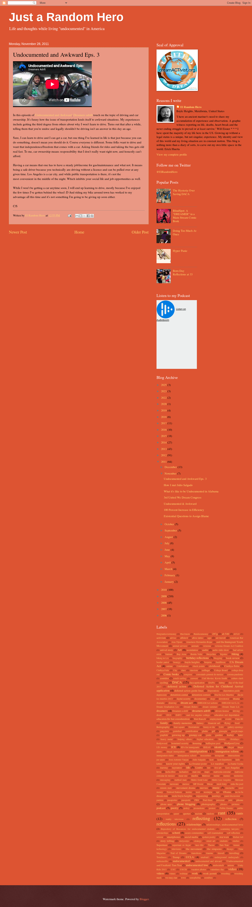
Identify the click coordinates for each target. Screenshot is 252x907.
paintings (216, 795)
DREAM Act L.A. (231, 702)
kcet (211, 759)
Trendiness (162, 857)
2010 (164, 590)
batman (169, 654)
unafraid (204, 857)
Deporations (213, 690)
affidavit (184, 637)
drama (236, 698)
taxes (236, 845)
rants (239, 813)
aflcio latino (197, 637)
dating (222, 682)
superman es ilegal (181, 845)
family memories (183, 723)
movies (204, 788)
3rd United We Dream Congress (182, 497)
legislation (177, 767)
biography (177, 658)
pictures (235, 804)
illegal (231, 747)
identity (218, 747)
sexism (160, 837)
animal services (180, 645)
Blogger (144, 899)
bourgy (176, 662)
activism (161, 637)
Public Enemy (226, 808)
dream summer (210, 706)
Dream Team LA (230, 706)
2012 (164, 455)
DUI (169, 715)
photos (223, 804)
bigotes (223, 654)
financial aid (214, 723)
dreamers (162, 711)
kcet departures (225, 759)
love (159, 771)
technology (162, 848)
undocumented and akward (209, 861)
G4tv (221, 727)
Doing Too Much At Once (184, 232)
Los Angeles (232, 767)
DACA (177, 682)
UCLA (190, 857)
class (183, 670)
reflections (166, 824)
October (170, 524)
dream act (187, 703)
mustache (229, 787)
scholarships (162, 832)
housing (197, 743)
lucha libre (170, 771)
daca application (197, 682)
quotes (186, 813)
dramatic (160, 702)
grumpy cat (195, 735)
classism (194, 670)
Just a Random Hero (66, 17)
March (169, 569)
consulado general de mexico (209, 674)
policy (186, 808)
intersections (234, 755)
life (188, 767)
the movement (194, 849)
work (195, 873)
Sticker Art (238, 837)
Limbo (199, 767)
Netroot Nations (174, 792)
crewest (194, 678)
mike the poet (237, 783)
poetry (174, 808)
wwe (183, 877)
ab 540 (225, 634)
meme (216, 775)
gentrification (192, 731)
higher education (205, 739)
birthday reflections (197, 658)
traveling (234, 853)
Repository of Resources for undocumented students (188, 828)
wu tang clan (171, 877)
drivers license (222, 710)
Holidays (235, 739)
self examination (215, 832)
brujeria (207, 662)
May (168, 556)
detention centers (201, 694)
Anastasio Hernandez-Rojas (199, 641)
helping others (185, 739)
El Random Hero (190, 107)
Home (79, 232)
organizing (202, 796)
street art (211, 840)
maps (207, 771)
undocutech (218, 865)
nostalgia (208, 792)
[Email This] (77, 216)
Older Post (140, 232)
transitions (196, 853)
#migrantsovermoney (166, 633)
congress (188, 674)
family (164, 723)
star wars (224, 837)
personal (220, 800)
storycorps (184, 840)
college (206, 670)
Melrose (206, 775)
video (232, 869)
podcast (161, 808)
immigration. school (187, 755)
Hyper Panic (180, 251)
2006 (164, 615)
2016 (164, 430)
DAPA (211, 682)
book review (232, 658)
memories (238, 775)
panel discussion (232, 795)
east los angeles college (198, 715)
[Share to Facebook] (88, 216)
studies (236, 840)
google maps (237, 731)
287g (215, 634)
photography (208, 804)
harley (230, 735)
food (237, 723)
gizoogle (223, 731)
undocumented (181, 861)
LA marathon (217, 763)
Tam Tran (224, 845)
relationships (193, 824)
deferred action (177, 686)
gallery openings (235, 727)
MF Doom (198, 783)
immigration (198, 751)
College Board (220, 670)
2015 (164, 436)
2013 (164, 449)
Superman (162, 845)
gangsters (164, 731)
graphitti (164, 735)
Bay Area (181, 654)
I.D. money (162, 747)
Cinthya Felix (231, 666)
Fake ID (239, 718)
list (208, 767)
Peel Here (207, 800)
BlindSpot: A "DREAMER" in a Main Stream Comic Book (184, 216)
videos (160, 873)
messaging (165, 779)
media (194, 775)
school (176, 833)
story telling (167, 841)
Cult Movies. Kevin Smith (214, 678)
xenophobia (195, 877)
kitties (159, 763)
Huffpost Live (232, 743)
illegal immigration (176, 751)
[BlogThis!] (81, 216)
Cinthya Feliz (163, 670)
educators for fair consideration (173, 719)
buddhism (220, 662)
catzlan (169, 666)
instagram (219, 755)
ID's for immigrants (190, 747)
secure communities (194, 832)
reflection (230, 819)
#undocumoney (201, 633)
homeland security (180, 743)
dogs (212, 698)
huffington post (213, 743)
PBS (197, 800)
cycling (164, 682)
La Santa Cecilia (235, 763)
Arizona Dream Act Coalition (229, 645)
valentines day (217, 869)
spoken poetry (208, 837)
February (170, 575)
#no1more (185, 633)
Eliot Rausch (200, 718)
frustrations (194, 727)
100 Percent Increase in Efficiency (184, 510)
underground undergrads (227, 857)
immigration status (165, 755)
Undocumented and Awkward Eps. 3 (185, 479)
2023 (164, 391)
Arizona (207, 645)
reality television (174, 819)
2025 (164, 385)
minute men (165, 787)
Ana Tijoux (176, 641)
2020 (164, 404)
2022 (164, 397)
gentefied (177, 731)
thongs (230, 848)
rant (221, 813)
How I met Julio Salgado (178, 485)
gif (213, 731)
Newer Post (18, 232)
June (168, 550)
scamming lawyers (229, 828)
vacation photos (198, 869)
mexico (186, 783)
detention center (179, 694)
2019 (164, 410)
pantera (160, 800)
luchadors (183, 771)
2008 (164, 603)
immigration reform (227, 751)
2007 (164, 609)
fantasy (200, 723)
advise (173, 637)
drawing (172, 702)
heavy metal (166, 739)
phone (239, 800)
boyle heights (192, 662)
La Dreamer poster (198, 763)
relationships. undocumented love (225, 824)
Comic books (171, 674)
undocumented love (197, 865)
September (171, 530)
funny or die (209, 727)
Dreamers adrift (83, 115)
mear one (183, 775)
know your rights (175, 763)
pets (230, 800)
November (171, 473)
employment (215, 718)
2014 (164, 442)
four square (179, 727)
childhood (214, 666)
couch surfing (179, 678)
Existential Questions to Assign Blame (186, 516)
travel (221, 853)
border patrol (163, 662)
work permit (210, 873)
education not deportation (227, 715)
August (169, 537)
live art (218, 767)
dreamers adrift (201, 711)
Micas (210, 783)
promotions (199, 808)
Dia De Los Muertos (224, 694)
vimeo (172, 873)
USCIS (183, 869)
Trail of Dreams (178, 853)
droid (159, 715)
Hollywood (162, 743)
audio (205, 650)
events (228, 718)
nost (198, 792)
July (167, 543)
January (169, 582)
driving (236, 710)
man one (196, 771)
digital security (183, 698)
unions (231, 865)
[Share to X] (84, 216)
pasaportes (172, 800)
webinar (183, 873)
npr (217, 792)
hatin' (240, 735)
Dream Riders (191, 706)
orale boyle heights (182, 796)
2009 (164, 596)
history (222, 739)
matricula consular (222, 771)
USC (173, 869)
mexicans (174, 783)
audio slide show (221, 650)
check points (199, 666)
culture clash (237, 678)
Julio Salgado (199, 759)
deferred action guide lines (188, 690)
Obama (227, 792)
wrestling (225, 873)
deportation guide (231, 690)
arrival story (166, 650)
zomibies (208, 877)
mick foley (222, 783)
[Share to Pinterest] (92, 216)
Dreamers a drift (180, 710)
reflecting (201, 818)
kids (238, 759)
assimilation (192, 650)
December (171, 467)
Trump (176, 857)
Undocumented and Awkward (53, 115)
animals (195, 645)
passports (186, 800)
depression (162, 694)
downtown (224, 698)
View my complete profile (172, 154)
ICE (173, 747)
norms (189, 792)
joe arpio (161, 759)
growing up (178, 735)
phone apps (166, 804)
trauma (209, 853)
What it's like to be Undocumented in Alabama (191, 491)
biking (235, 654)
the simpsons (214, 849)
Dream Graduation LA (168, 706)
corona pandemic (235, 674)
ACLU (236, 633)
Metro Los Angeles (221, 779)
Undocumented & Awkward (180, 504)
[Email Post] (69, 215)
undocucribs (162, 861)
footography (163, 727)
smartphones (173, 837)
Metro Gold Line (199, 779)
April (168, 562)
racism (198, 813)
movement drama (185, 788)
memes (226, 775)
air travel (220, 637)
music (216, 788)
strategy (197, 840)
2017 (164, 423)
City (175, 670)
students (224, 840)
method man (180, 779)
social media (191, 837)
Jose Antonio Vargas (179, 759)
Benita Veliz (196, 654)
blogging (218, 658)
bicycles (211, 654)
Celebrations (182, 666)
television (176, 848)
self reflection (233, 832)
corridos (164, 678)
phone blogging (186, 804)
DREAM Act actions (208, 702)
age (209, 637)
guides (218, 735)
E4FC (178, 715)
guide (208, 735)
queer (176, 813)
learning (164, 767)
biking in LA (163, 658)
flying (227, 723)
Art (180, 650)
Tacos (211, 845)
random (210, 813)
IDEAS (206, 747)
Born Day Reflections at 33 (183, 272)
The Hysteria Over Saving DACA (184, 192)
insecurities (205, 755)
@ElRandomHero (167, 172)
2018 (164, 417)
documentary (201, 698)
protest (212, 808)
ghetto (205, 731)
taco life (199, 845)
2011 (164, 462)
